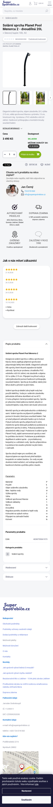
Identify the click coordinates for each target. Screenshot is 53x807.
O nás (5, 651)
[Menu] (49, 3)
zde (36, 784)
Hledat (46, 11)
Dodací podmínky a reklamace (15, 635)
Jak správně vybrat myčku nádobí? (17, 673)
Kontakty (6, 657)
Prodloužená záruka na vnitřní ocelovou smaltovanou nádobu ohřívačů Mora (25, 685)
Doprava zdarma (10, 692)
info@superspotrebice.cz (35, 194)
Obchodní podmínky (11, 624)
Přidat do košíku (27, 154)
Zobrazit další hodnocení (26, 326)
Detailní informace (11, 128)
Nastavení (26, 791)
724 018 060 (29, 191)
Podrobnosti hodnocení (37, 39)
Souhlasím (26, 800)
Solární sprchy (18, 554)
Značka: (11, 46)
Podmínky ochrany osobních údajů (17, 629)
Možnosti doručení (10, 646)
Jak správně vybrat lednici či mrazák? (18, 668)
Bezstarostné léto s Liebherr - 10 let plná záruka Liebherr (26, 678)
